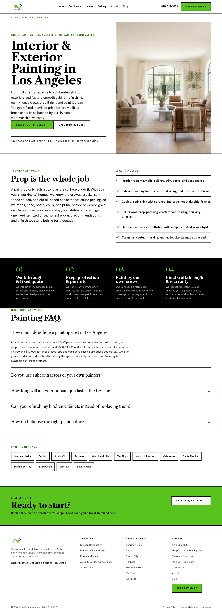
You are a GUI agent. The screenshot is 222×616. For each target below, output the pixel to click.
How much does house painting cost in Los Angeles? (60, 332)
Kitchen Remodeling (91, 544)
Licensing (206, 607)
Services (74, 6)
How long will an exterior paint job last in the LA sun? (61, 390)
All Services (86, 567)
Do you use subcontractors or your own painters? (56, 375)
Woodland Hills (134, 567)
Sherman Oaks (134, 544)
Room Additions (89, 556)
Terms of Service (189, 607)
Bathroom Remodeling (92, 550)
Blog (125, 6)
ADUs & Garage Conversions (96, 561)
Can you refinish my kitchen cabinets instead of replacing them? (70, 406)
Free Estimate (196, 6)
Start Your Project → (32, 124)
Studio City (132, 556)
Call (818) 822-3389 (72, 124)
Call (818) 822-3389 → (191, 500)
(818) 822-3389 (169, 6)
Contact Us (178, 567)
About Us (177, 573)
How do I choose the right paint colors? (48, 421)
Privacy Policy (170, 607)
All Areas (131, 578)
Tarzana (130, 561)
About (114, 6)
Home (60, 6)
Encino (130, 550)
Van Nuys (131, 573)
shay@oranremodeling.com (187, 550)
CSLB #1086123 (19, 562)
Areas (89, 6)
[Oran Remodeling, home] (18, 6)
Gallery (102, 6)
